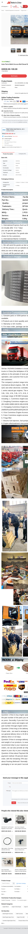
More (2, 923)
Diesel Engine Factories (8, 913)
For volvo (3, 891)
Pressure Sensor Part (23, 920)
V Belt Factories (19, 913)
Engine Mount (6, 906)
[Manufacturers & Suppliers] (14, 2)
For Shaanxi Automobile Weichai (8, 886)
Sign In (3, 147)
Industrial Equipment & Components (12, 10)
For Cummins (17, 886)
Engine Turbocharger (16, 906)
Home (2, 10)
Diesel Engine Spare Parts (8, 917)
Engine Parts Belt (20, 917)
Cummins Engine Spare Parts (9, 920)
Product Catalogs (22, 883)
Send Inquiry (14, 76)
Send (14, 802)
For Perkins (17, 889)
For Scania (17, 891)
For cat (3, 889)
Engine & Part (23, 10)
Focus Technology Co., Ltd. (18, 928)
